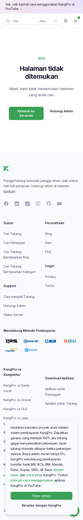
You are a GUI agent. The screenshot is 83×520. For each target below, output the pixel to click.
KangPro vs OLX (15, 409)
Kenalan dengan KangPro (41, 505)
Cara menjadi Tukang (19, 297)
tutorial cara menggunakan (32, 480)
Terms (49, 286)
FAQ (48, 252)
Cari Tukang (12, 234)
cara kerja (34, 475)
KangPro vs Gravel (17, 400)
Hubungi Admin (61, 113)
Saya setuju (41, 496)
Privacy (50, 276)
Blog (48, 234)
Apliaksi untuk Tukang (61, 403)
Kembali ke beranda (26, 113)
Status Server (13, 315)
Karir (48, 243)
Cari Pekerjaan (14, 243)
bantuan (9, 191)
